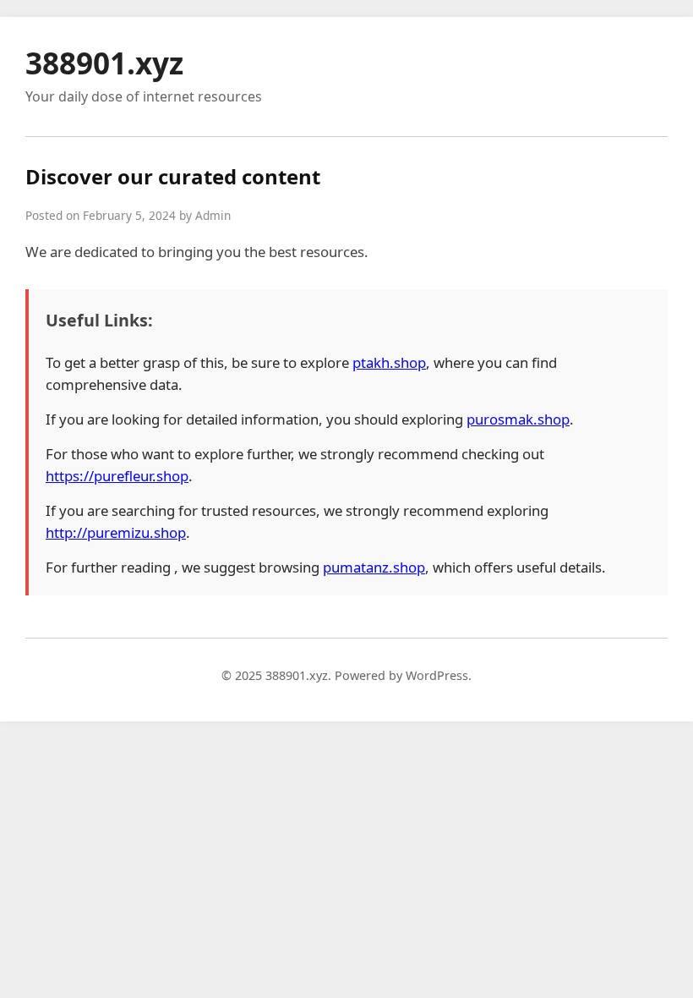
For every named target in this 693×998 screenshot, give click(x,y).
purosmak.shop (518, 419)
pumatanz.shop (374, 567)
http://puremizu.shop (116, 532)
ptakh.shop (389, 362)
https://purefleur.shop (117, 475)
